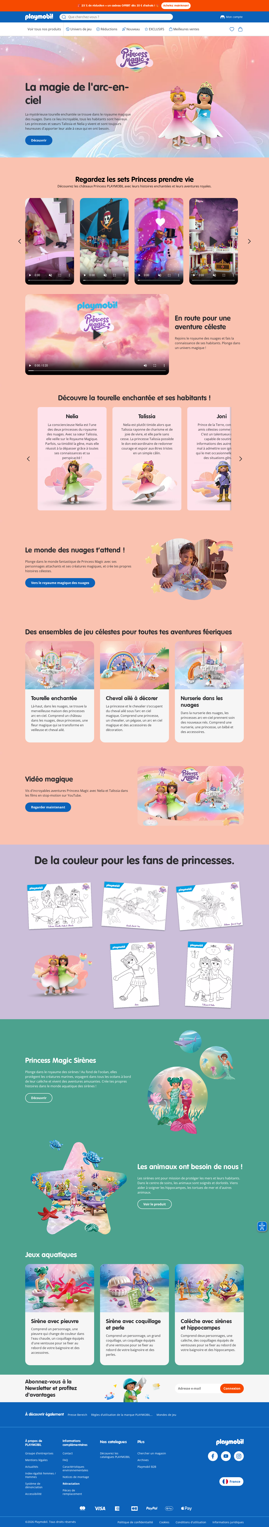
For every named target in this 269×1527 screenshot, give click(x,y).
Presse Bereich (77, 1415)
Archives (143, 1460)
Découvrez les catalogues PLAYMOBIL (115, 1455)
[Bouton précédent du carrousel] (20, 241)
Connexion (232, 1388)
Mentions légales (36, 1460)
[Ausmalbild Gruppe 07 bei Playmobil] (209, 906)
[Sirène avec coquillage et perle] (134, 1288)
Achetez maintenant (176, 5)
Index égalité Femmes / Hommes (40, 1475)
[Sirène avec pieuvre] (59, 1288)
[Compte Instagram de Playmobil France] (239, 1456)
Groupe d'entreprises (39, 1453)
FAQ (65, 1460)
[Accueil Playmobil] (39, 17)
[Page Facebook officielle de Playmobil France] (213, 1456)
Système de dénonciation (34, 1485)
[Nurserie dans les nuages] (209, 665)
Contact (68, 1453)
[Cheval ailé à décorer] (134, 665)
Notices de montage (76, 1477)
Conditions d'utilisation (191, 1522)
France (235, 1481)
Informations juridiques (228, 1522)
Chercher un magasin (151, 1453)
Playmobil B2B (146, 1467)
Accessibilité (33, 1494)
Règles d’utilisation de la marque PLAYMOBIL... (122, 1415)
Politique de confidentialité (135, 1522)
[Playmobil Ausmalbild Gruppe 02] (209, 975)
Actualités (31, 1467)
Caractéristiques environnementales (75, 1468)
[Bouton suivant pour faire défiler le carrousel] (249, 241)
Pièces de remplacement (72, 1492)
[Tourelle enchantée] (59, 665)
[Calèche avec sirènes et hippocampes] (209, 1288)
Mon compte (234, 17)
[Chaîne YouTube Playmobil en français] (226, 1456)
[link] (49, 241)
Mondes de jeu (166, 1415)
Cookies (164, 1522)
